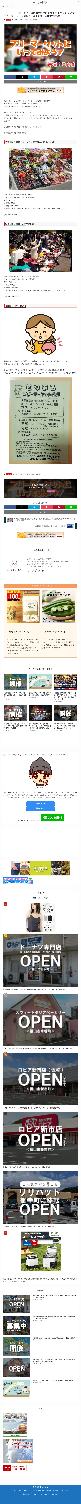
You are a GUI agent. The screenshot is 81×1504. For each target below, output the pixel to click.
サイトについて (17, 1490)
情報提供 (48, 1490)
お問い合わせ (64, 1490)
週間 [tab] (34, 898)
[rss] (45, 1487)
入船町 (26, 19)
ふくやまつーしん (14, 570)
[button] (10, 77)
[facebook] (32, 570)
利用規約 (26, 1490)
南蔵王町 (35, 19)
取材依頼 (55, 1490)
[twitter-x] (35, 570)
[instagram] (39, 570)
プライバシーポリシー (37, 1490)
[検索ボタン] (78, 2)
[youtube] (42, 570)
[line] (40, 1487)
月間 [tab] (39, 898)
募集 (30, 19)
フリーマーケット (18, 19)
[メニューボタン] (2, 2)
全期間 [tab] (46, 898)
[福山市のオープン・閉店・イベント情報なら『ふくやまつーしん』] (40, 2)
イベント (8, 19)
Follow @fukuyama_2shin (36, 491)
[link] (29, 570)
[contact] (48, 1487)
